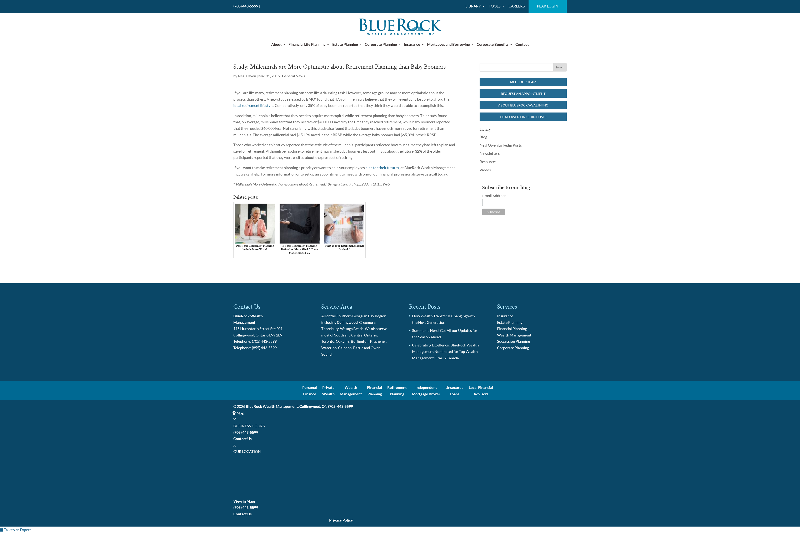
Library (473, 6)
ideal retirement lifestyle (253, 105)
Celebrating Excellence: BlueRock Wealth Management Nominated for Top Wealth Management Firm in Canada (445, 351)
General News (293, 76)
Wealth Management (514, 335)
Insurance (412, 44)
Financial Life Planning (307, 44)
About (276, 44)
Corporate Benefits (493, 44)
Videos (485, 170)
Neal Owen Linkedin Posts (523, 117)
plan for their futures (382, 167)
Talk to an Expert (17, 529)
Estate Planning (345, 44)
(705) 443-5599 (245, 6)
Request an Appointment (523, 93)
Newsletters (490, 153)
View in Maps (244, 501)
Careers (517, 6)
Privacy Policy (341, 520)
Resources (488, 161)
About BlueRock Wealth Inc (523, 105)
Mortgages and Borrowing (448, 44)
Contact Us (242, 438)
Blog (483, 137)
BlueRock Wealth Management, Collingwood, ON (287, 406)
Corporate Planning (381, 44)
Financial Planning (512, 328)
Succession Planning (513, 341)
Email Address (495, 196)
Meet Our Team (523, 82)
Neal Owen (247, 76)
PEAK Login (547, 6)
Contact (522, 44)
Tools (495, 6)
